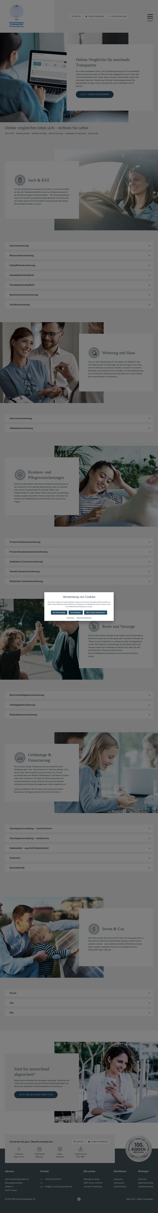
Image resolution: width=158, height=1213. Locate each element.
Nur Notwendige (59, 613)
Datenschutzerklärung (84, 618)
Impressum (70, 618)
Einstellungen (76, 613)
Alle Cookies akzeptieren (95, 613)
